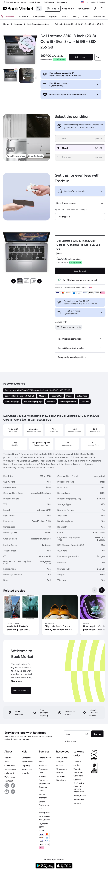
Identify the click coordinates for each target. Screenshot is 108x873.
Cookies (77, 779)
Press (6, 761)
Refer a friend (45, 757)
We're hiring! (9, 777)
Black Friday (61, 780)
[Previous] (13, 281)
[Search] (38, 8)
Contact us (26, 757)
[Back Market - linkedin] (13, 791)
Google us (16, 680)
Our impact (9, 765)
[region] (54, 615)
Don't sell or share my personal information (79, 787)
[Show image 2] (26, 281)
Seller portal (44, 812)
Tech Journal (62, 757)
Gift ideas (60, 776)
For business (84, 8)
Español (102, 2)
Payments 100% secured (43, 827)
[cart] (102, 8)
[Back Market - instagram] (6, 785)
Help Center (27, 761)
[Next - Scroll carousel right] (102, 590)
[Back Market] (18, 8)
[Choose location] (84, 2)
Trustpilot (8, 781)
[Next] (39, 281)
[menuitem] (39, 16)
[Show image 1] (19, 281)
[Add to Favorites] (97, 57)
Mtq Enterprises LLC (80, 287)
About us (8, 757)
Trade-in (42, 776)
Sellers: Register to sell (44, 805)
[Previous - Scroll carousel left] (94, 590)
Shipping (26, 765)
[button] (27, 43)
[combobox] (80, 203)
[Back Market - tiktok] (13, 785)
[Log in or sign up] (95, 8)
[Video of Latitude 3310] (26, 75)
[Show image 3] (33, 281)
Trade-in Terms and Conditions (78, 772)
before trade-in (58, 56)
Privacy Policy (80, 795)
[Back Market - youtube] (6, 791)
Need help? (68, 8)
